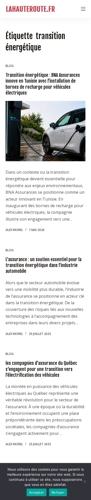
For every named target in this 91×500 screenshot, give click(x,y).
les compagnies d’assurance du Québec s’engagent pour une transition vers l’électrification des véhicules (41, 369)
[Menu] (83, 9)
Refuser (58, 492)
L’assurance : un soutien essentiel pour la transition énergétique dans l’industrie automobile (43, 265)
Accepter (36, 492)
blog (10, 66)
